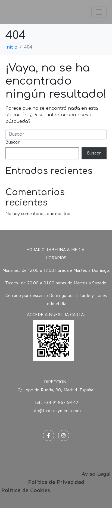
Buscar (12, 142)
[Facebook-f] (48, 435)
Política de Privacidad (56, 482)
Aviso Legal (96, 474)
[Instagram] (63, 435)
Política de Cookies (25, 490)
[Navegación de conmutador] (99, 12)
